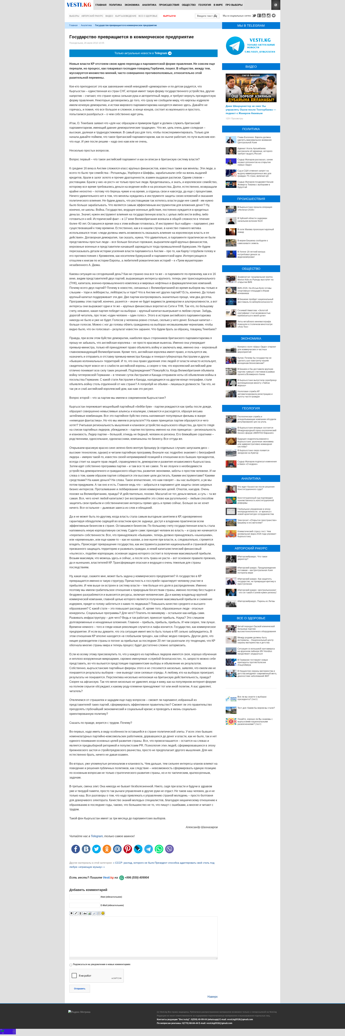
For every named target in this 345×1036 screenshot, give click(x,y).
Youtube (264, 15)
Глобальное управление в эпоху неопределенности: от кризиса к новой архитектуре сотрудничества (256, 512)
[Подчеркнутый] (80, 913)
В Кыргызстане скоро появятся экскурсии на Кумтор (253, 451)
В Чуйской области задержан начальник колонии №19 (252, 219)
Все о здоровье (148, 16)
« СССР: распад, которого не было (133, 862)
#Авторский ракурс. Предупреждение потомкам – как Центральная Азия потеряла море (257, 570)
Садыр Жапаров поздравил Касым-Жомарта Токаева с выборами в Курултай (256, 184)
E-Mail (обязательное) (112, 905)
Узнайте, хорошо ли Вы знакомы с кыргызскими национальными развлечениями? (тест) (255, 722)
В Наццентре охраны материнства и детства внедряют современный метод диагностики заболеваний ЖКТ (258, 674)
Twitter (254, 15)
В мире (218, 5)
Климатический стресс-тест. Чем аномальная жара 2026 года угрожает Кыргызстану (257, 534)
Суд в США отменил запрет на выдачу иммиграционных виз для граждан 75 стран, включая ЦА (254, 173)
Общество (189, 5)
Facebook (259, 15)
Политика (115, 5)
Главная (100, 5)
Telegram (274, 15)
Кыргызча (169, 16)
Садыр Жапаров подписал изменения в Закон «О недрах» (257, 462)
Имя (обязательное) (111, 897)
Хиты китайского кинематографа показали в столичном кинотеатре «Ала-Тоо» (255, 324)
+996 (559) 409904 (137, 877)
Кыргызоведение (125, 16)
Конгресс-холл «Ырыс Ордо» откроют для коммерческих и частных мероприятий (257, 349)
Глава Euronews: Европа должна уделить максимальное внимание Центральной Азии (255, 140)
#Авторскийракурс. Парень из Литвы (256, 601)
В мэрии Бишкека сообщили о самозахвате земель (253, 241)
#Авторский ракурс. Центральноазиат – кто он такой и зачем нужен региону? (257, 591)
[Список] (98, 913)
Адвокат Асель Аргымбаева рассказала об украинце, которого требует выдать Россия (255, 151)
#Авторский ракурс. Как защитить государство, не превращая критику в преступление (257, 581)
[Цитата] (94, 913)
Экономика (132, 5)
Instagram (269, 15)
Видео (109, 16)
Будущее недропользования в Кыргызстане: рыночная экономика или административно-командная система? (255, 443)
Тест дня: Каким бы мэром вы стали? (256, 708)
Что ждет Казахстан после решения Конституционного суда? (256, 488)
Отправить (79, 988)
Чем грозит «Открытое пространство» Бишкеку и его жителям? (257, 521)
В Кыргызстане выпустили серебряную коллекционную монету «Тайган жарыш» (258, 383)
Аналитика (149, 5)
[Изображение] (89, 913)
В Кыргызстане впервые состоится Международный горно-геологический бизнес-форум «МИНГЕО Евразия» (257, 430)
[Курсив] (76, 913)
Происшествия (169, 5)
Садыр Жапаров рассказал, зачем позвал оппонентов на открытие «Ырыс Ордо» (255, 162)
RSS (275, 5)
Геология (204, 5)
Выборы (74, 16)
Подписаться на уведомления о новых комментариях (101, 964)
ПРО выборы (234, 5)
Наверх (213, 996)
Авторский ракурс (92, 16)
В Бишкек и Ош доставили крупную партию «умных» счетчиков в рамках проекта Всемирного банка (256, 372)
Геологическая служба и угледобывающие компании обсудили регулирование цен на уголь (257, 419)
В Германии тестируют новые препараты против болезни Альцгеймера (253, 662)
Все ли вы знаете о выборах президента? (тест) (252, 698)
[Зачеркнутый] (85, 913)
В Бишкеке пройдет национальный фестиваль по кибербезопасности (255, 300)
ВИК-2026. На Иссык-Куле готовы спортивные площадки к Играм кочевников (255, 291)
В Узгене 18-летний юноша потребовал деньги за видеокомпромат (251, 254)
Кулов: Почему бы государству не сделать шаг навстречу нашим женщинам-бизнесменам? (255, 360)
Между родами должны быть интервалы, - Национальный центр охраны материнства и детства (255, 640)
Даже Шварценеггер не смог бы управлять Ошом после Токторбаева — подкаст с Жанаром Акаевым (251, 109)
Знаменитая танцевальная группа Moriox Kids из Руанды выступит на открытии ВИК (255, 279)
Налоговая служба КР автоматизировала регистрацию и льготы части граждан (255, 394)
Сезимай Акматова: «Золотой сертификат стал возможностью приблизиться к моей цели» (254, 313)
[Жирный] (71, 913)
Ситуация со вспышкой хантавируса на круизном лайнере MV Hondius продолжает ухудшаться (256, 651)
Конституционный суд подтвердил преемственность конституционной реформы (256, 500)
